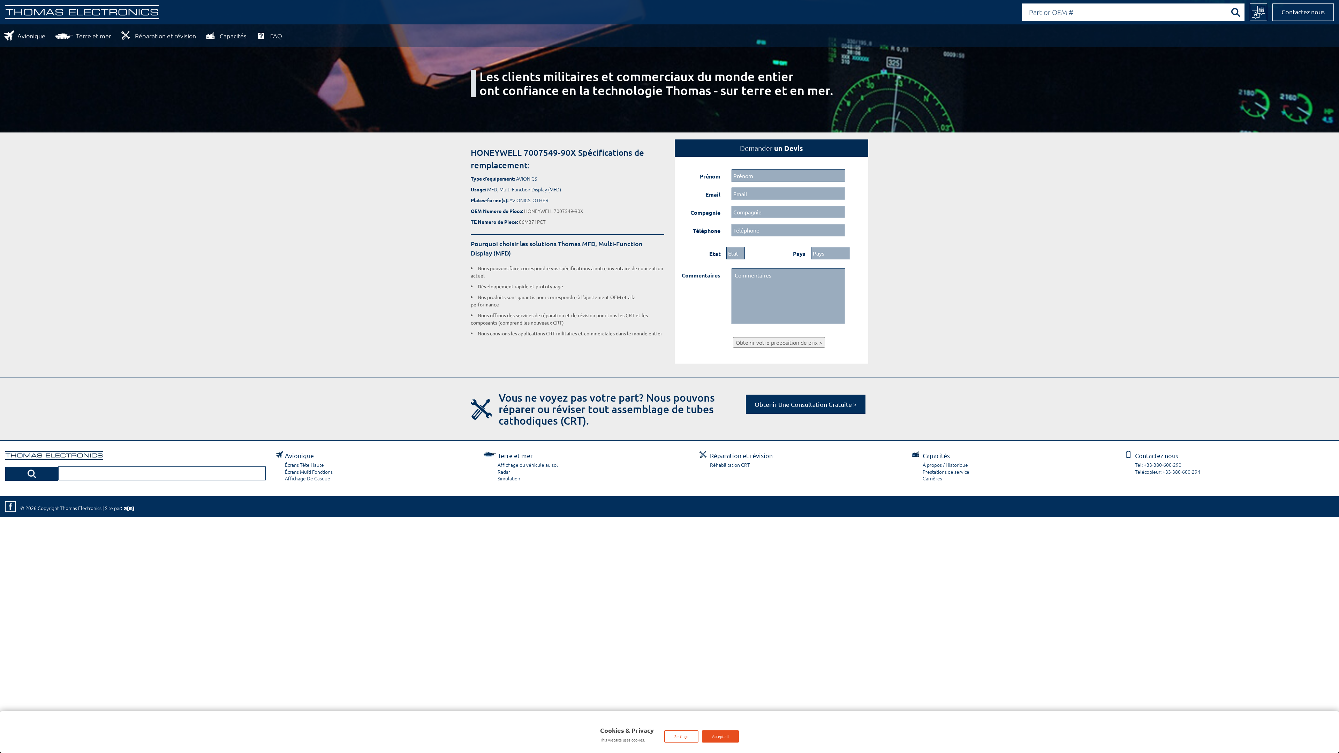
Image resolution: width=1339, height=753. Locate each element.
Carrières (932, 478)
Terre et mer (93, 36)
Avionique (31, 36)
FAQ (276, 36)
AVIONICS (526, 178)
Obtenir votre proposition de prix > (779, 342)
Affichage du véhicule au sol (528, 464)
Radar (504, 471)
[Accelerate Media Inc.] (128, 507)
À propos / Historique (945, 464)
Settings (681, 736)
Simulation (509, 478)
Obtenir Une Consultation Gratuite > (806, 404)
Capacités (233, 36)
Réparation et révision (165, 36)
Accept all (720, 736)
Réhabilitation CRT (730, 464)
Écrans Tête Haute (304, 464)
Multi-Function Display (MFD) (530, 189)
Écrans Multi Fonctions (309, 471)
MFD (492, 189)
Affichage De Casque (307, 478)
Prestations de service (946, 471)
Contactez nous (1303, 11)
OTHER (540, 200)
